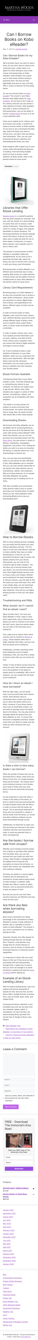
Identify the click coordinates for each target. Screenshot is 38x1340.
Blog (4, 1275)
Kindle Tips (7, 1298)
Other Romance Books (11, 1305)
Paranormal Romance (11, 1308)
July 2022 (7, 1240)
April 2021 (7, 1247)
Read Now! (19, 1169)
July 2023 (7, 1220)
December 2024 (9, 1213)
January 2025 (8, 1210)
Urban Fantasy (9, 1318)
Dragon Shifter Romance (12, 1281)
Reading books (9, 216)
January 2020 (8, 1264)
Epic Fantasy (8, 1285)
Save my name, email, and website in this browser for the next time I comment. (19, 1098)
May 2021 (7, 1244)
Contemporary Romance (12, 1278)
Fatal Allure (7, 1291)
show (16, 166)
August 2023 (8, 1217)
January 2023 (8, 1234)
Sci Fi (5, 1315)
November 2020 (9, 1261)
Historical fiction (9, 1295)
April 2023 (7, 1227)
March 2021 (7, 1251)
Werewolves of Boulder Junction (15, 1322)
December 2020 (9, 1257)
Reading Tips (8, 1312)
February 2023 (8, 1230)
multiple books (14, 114)
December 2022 (9, 1237)
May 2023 (7, 1224)
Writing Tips (7, 1325)
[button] (34, 20)
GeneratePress (25, 1337)
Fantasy (6, 1288)
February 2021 (8, 1254)
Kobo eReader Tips (13, 1026)
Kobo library (7, 440)
